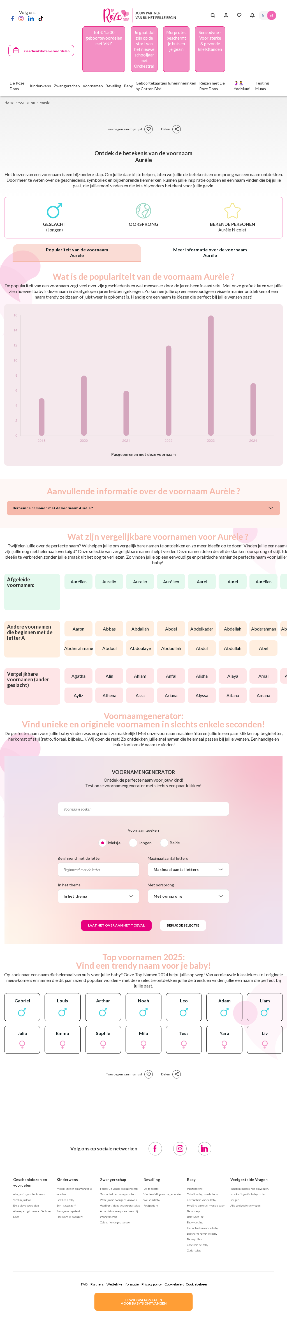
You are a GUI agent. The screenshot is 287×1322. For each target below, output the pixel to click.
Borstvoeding (195, 1216)
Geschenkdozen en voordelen (30, 1182)
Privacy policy (152, 1284)
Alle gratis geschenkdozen (29, 1194)
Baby (191, 1179)
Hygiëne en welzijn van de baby (205, 1205)
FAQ (84, 1284)
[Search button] (213, 15)
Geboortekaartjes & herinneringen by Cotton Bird (166, 86)
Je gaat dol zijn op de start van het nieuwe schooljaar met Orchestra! (144, 49)
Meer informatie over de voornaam (210, 252)
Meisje (114, 842)
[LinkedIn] (31, 18)
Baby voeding (195, 1222)
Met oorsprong (161, 884)
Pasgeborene (195, 1188)
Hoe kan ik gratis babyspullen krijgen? (248, 1197)
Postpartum (151, 1205)
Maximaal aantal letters (168, 858)
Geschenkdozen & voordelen (47, 51)
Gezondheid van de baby (201, 1200)
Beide (175, 842)
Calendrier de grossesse (115, 1222)
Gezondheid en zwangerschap (117, 1194)
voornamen (26, 102)
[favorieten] (148, 129)
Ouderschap (194, 1250)
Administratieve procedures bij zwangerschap (119, 1213)
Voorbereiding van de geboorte (162, 1194)
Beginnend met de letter (79, 858)
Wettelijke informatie (123, 1284)
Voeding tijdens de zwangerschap (120, 1205)
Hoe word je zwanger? (70, 1216)
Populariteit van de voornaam (77, 252)
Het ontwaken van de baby (202, 1228)
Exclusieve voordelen (26, 1205)
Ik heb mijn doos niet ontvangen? (249, 1188)
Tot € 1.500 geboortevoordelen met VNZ (103, 38)
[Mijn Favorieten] (239, 15)
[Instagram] (21, 18)
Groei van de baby (197, 1244)
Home (8, 102)
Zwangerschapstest (68, 1211)
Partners (97, 1284)
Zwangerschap (113, 1179)
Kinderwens (67, 1179)
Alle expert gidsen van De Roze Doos (32, 1213)
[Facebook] (12, 18)
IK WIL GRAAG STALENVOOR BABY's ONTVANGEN (143, 1301)
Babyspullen (194, 1239)
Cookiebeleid (174, 1284)
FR (263, 15)
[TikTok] (40, 18)
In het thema (69, 884)
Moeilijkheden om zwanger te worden (74, 1191)
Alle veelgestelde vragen (245, 1205)
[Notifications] (252, 15)
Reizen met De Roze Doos (212, 86)
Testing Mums (262, 86)
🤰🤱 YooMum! (242, 86)
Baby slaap (193, 1211)
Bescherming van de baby (202, 1233)
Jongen (145, 842)
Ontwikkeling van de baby (202, 1194)
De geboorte (151, 1188)
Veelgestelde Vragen (249, 1179)
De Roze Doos (17, 86)
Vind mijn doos (22, 1200)
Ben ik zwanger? (66, 1205)
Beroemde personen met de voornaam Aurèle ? (53, 508)
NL (271, 15)
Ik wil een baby (65, 1200)
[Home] (141, 15)
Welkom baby (152, 1200)
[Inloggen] (226, 15)
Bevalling (152, 1179)
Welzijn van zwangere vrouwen (118, 1200)
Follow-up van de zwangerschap (119, 1188)
